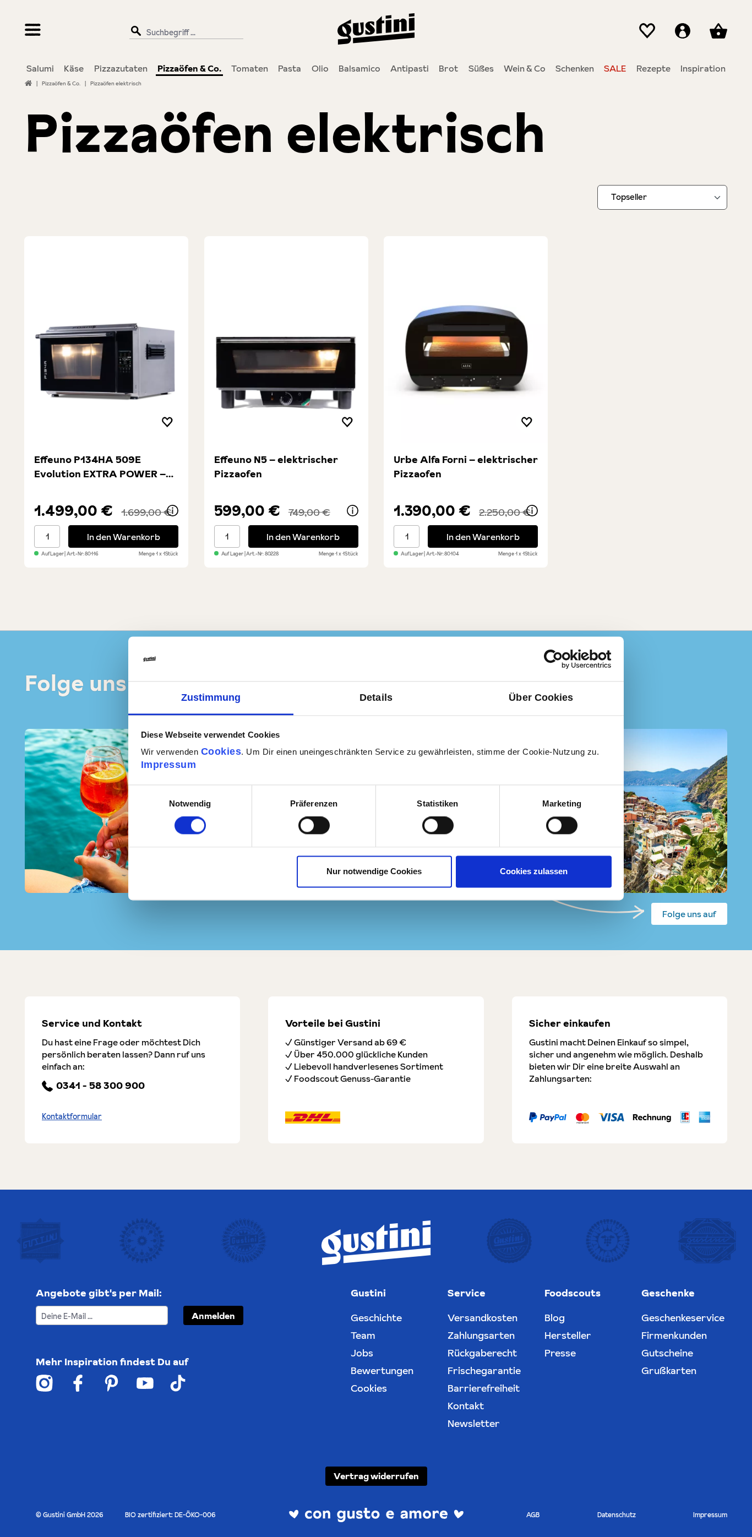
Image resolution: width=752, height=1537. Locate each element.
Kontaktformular (72, 1116)
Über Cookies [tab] (541, 697)
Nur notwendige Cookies (374, 871)
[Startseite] (28, 83)
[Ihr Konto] (682, 31)
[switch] (314, 826)
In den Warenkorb (123, 537)
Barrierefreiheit (484, 1388)
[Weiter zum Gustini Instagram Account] (44, 1383)
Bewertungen (382, 1370)
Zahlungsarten (481, 1335)
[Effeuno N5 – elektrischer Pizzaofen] (286, 339)
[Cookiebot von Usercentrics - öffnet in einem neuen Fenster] (563, 659)
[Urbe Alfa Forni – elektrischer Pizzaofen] (466, 339)
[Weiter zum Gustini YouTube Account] (145, 1383)
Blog (554, 1318)
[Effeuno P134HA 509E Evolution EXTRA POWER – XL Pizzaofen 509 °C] (106, 339)
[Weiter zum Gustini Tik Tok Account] (178, 1383)
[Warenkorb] (718, 31)
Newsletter (474, 1423)
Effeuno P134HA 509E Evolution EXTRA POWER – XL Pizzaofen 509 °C (100, 467)
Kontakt (466, 1406)
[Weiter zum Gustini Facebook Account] (77, 1383)
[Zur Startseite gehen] (376, 29)
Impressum (169, 764)
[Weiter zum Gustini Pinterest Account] (111, 1383)
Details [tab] (376, 697)
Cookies (221, 751)
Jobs (362, 1353)
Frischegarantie (484, 1370)
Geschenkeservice (682, 1318)
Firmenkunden (674, 1335)
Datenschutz (616, 1514)
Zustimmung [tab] (211, 697)
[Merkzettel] (647, 31)
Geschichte (376, 1318)
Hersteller (567, 1335)
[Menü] (33, 31)
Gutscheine (667, 1353)
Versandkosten (482, 1318)
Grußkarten (668, 1370)
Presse (560, 1353)
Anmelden (213, 1316)
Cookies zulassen (534, 871)
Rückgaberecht (482, 1353)
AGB (533, 1514)
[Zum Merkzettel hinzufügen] (167, 422)
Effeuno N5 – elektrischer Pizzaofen (276, 467)
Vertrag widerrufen (376, 1476)
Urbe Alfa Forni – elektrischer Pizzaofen (466, 467)
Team (363, 1335)
